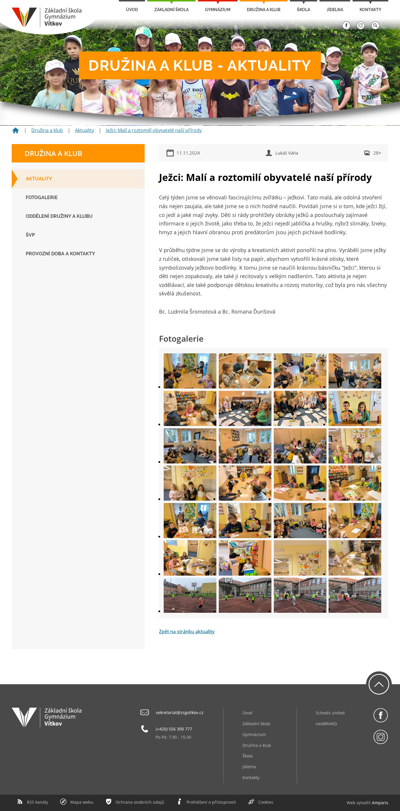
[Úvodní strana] (15, 132)
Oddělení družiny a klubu (59, 216)
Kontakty (370, 9)
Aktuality (84, 130)
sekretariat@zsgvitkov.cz (180, 712)
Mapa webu (81, 802)
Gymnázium (217, 9)
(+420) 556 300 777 (174, 729)
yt (360, 802)
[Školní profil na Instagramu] (360, 28)
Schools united (330, 713)
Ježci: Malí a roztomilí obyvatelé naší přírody (154, 130)
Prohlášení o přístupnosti (211, 802)
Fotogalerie (42, 197)
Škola (303, 9)
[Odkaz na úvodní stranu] (46, 25)
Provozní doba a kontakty (60, 253)
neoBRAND (326, 723)
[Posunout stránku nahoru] (379, 684)
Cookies (265, 802)
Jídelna (335, 9)
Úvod (132, 9)
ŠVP (30, 235)
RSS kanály (37, 802)
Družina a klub (264, 9)
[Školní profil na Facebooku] (346, 28)
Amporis (380, 802)
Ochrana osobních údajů (140, 802)
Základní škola (171, 9)
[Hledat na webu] (375, 28)
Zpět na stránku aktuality (187, 631)
